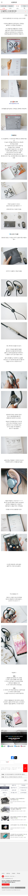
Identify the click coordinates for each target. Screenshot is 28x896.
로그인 (3, 873)
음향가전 (14, 785)
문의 (10, 8)
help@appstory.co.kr (9, 878)
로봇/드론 (14, 790)
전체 (5, 785)
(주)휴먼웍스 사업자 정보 (9, 876)
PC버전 (18, 873)
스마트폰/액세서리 (23, 787)
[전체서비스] (1, 2)
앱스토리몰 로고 (3, 877)
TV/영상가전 (23, 790)
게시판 (17, 6)
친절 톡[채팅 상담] (5, 884)
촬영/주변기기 (14, 787)
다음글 (13, 774)
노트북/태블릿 (23, 792)
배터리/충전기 (4, 787)
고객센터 (13, 873)
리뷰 (4, 8)
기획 (5, 795)
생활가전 (5, 792)
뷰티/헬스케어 (14, 792)
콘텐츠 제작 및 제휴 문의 (20, 887)
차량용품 (23, 785)
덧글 (7, 761)
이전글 (11, 776)
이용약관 (12, 887)
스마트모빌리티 (4, 790)
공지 (18, 8)
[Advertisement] (14, 856)
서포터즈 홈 (3, 6)
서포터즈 (14, 2)
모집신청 (10, 6)
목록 (26, 15)
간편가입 (8, 873)
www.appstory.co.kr (14, 103)
